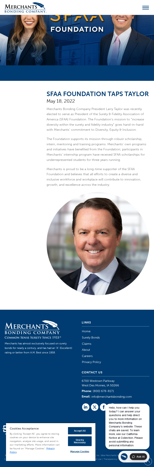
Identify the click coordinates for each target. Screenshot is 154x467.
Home (86, 331)
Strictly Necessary (80, 441)
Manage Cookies (79, 451)
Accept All (80, 430)
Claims (86, 343)
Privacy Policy (91, 362)
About (86, 350)
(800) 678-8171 (103, 391)
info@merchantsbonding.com (111, 396)
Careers (87, 356)
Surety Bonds (91, 337)
